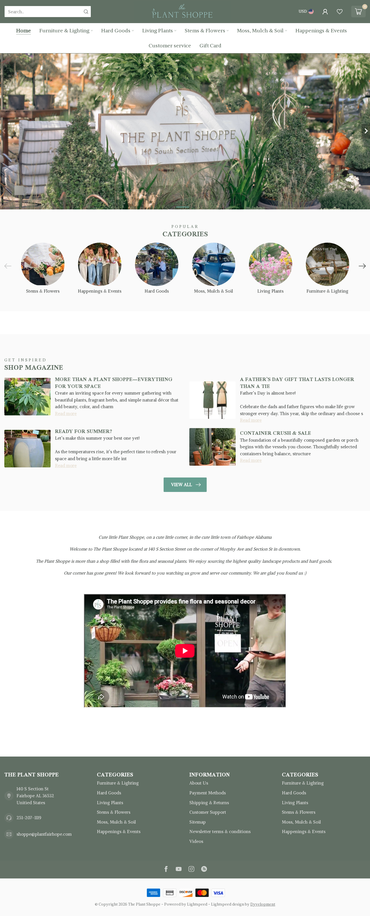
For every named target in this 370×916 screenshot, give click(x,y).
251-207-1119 (28, 817)
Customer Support (207, 812)
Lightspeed (197, 904)
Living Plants (157, 30)
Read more (66, 413)
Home (23, 30)
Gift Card (210, 45)
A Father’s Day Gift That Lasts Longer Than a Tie (297, 383)
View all (181, 484)
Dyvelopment (262, 904)
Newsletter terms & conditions (220, 831)
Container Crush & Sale (275, 433)
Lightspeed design (227, 904)
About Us (198, 783)
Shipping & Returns (209, 802)
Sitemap (197, 822)
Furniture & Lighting (64, 30)
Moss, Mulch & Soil (260, 30)
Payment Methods (207, 793)
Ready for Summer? (83, 431)
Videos (196, 841)
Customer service (170, 45)
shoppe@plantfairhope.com (44, 834)
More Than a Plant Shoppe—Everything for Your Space (113, 383)
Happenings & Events (321, 30)
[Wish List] (340, 11)
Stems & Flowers (205, 30)
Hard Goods (115, 30)
